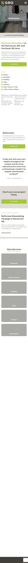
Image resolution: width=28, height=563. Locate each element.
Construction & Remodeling (15, 35)
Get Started (14, 64)
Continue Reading (6, 232)
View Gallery (14, 146)
